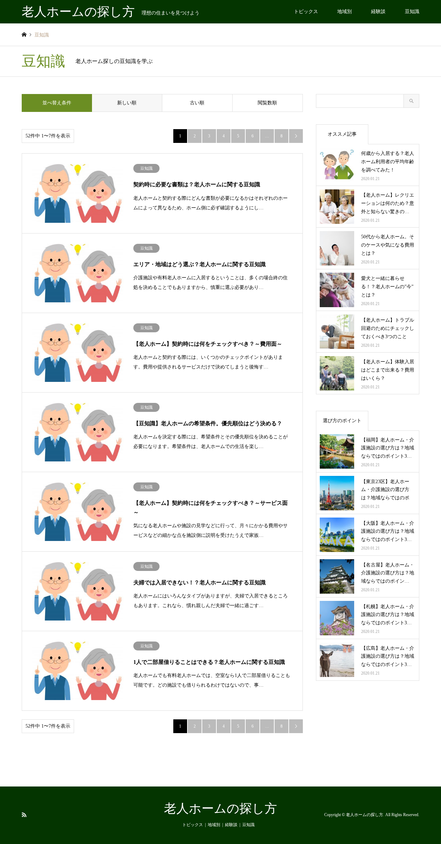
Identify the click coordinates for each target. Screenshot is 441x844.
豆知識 (412, 11)
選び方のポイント (342, 420)
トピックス (306, 11)
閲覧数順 (267, 102)
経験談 (378, 11)
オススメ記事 (342, 134)
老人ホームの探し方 (220, 808)
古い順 (197, 102)
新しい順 (126, 102)
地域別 (344, 11)
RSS (24, 814)
